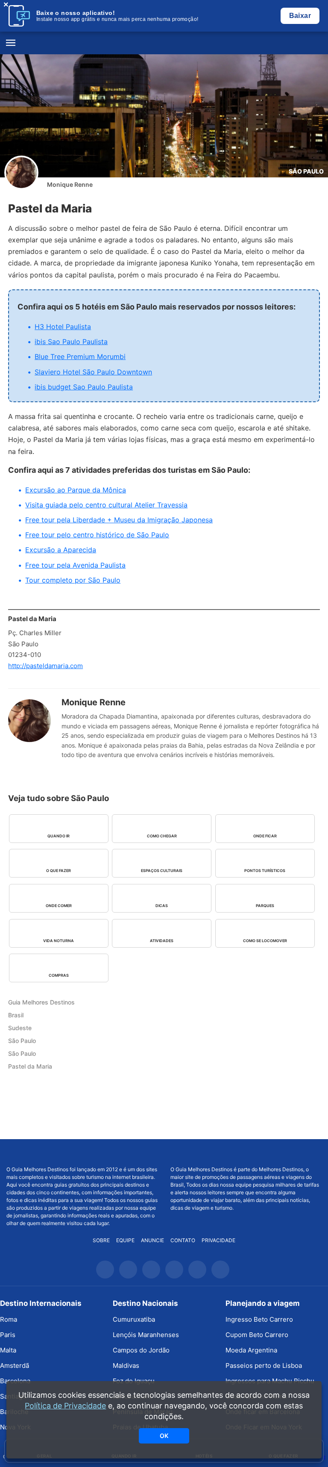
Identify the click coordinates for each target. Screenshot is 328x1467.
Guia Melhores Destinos (164, 43)
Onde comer (59, 905)
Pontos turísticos (264, 870)
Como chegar (162, 836)
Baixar (300, 15)
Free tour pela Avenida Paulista (75, 565)
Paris (7, 1335)
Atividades (161, 940)
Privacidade (218, 1240)
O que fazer (58, 870)
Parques (265, 905)
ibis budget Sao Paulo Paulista (84, 387)
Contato (182, 1240)
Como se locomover (265, 940)
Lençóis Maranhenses (146, 1335)
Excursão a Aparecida (60, 549)
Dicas (161, 905)
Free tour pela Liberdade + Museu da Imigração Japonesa (119, 520)
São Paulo (306, 171)
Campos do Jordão (141, 1350)
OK (164, 1435)
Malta (8, 1350)
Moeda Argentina (251, 1350)
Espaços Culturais (161, 870)
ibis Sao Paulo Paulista (71, 341)
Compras (59, 975)
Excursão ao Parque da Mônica (75, 490)
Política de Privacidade (65, 1405)
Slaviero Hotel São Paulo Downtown (93, 372)
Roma (8, 1319)
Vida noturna (58, 940)
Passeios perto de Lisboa (264, 1365)
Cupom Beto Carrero (257, 1335)
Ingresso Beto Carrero (259, 1319)
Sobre (101, 1240)
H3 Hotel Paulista (63, 326)
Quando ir (58, 836)
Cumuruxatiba (134, 1319)
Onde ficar (265, 836)
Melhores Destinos (246, 1152)
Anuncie (152, 1240)
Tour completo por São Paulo (72, 580)
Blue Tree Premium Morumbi (80, 356)
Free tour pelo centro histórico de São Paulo (97, 534)
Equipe (125, 1240)
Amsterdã (14, 1365)
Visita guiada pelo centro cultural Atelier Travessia (106, 505)
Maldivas (126, 1365)
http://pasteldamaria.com (45, 666)
